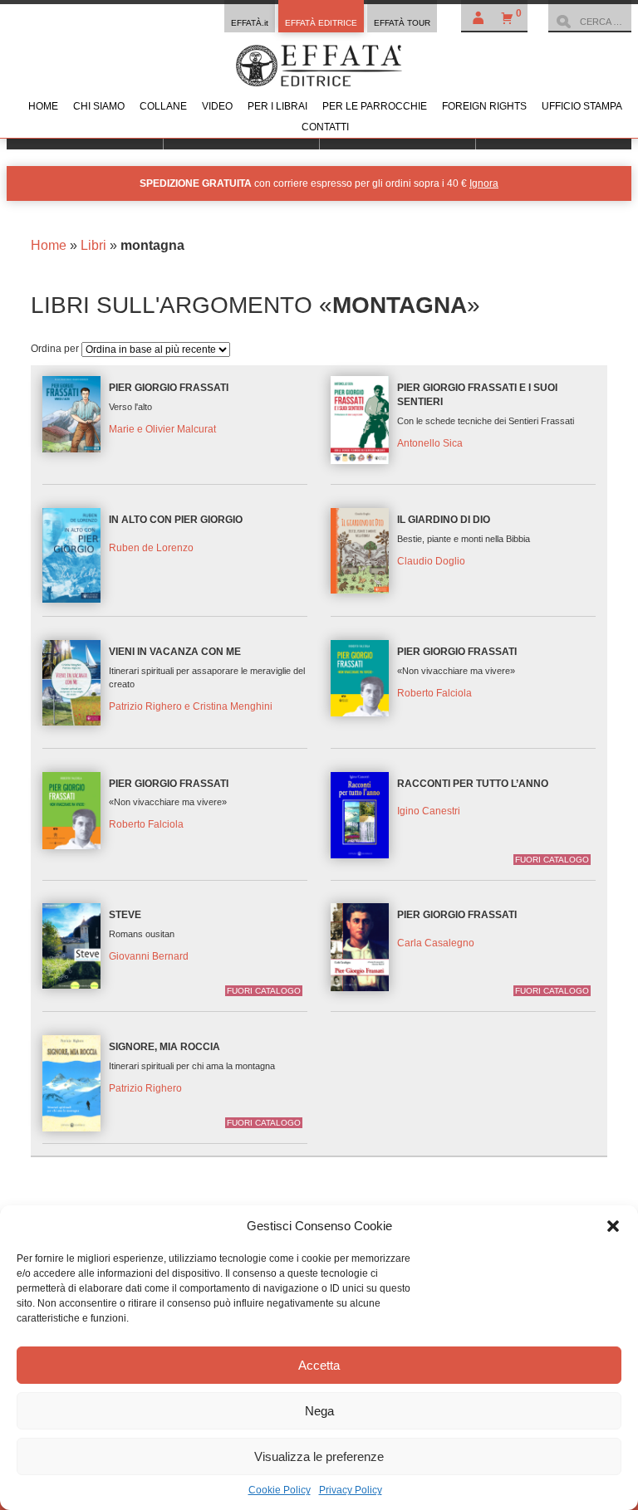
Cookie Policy (279, 1490)
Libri (93, 245)
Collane (163, 106)
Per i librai (277, 106)
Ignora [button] (483, 183)
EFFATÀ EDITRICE (321, 22)
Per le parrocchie (374, 106)
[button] (613, 1226)
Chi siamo (99, 106)
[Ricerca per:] (589, 21)
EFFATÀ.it (249, 22)
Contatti (325, 127)
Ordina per (56, 348)
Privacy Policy (350, 1490)
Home (43, 106)
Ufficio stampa (582, 106)
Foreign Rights (484, 106)
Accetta (319, 1365)
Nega (319, 1411)
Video (217, 106)
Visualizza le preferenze (319, 1456)
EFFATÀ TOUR (402, 22)
